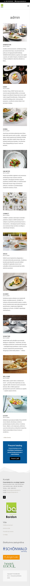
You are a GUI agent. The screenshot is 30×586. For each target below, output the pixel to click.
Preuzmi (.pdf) (15, 458)
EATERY (5, 416)
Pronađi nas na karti (8, 531)
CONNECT (6, 213)
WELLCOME (6, 376)
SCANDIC (6, 294)
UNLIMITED (6, 171)
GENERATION (7, 45)
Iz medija (5, 534)
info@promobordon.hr (12, 492)
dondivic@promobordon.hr (13, 490)
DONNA (5, 129)
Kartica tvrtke (6, 528)
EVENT (5, 87)
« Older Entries (7, 437)
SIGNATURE (6, 336)
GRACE (5, 254)
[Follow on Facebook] (4, 497)
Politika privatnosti (8, 525)
